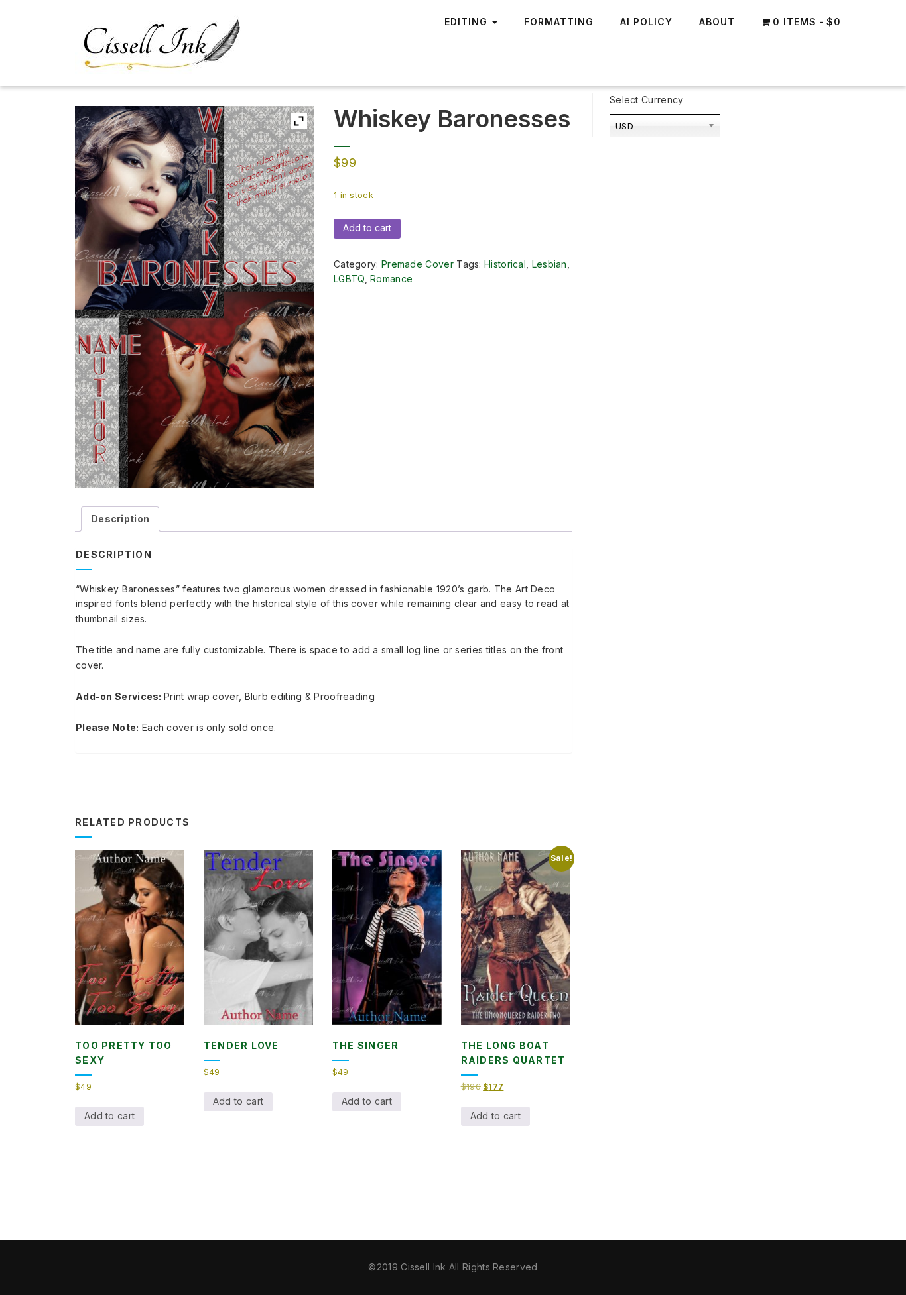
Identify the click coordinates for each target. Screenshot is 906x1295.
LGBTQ (349, 278)
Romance (391, 278)
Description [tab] (120, 518)
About (717, 21)
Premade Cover (417, 264)
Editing (467, 21)
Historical (505, 264)
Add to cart (367, 227)
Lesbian (549, 264)
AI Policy (646, 21)
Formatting (559, 21)
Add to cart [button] (109, 1115)
